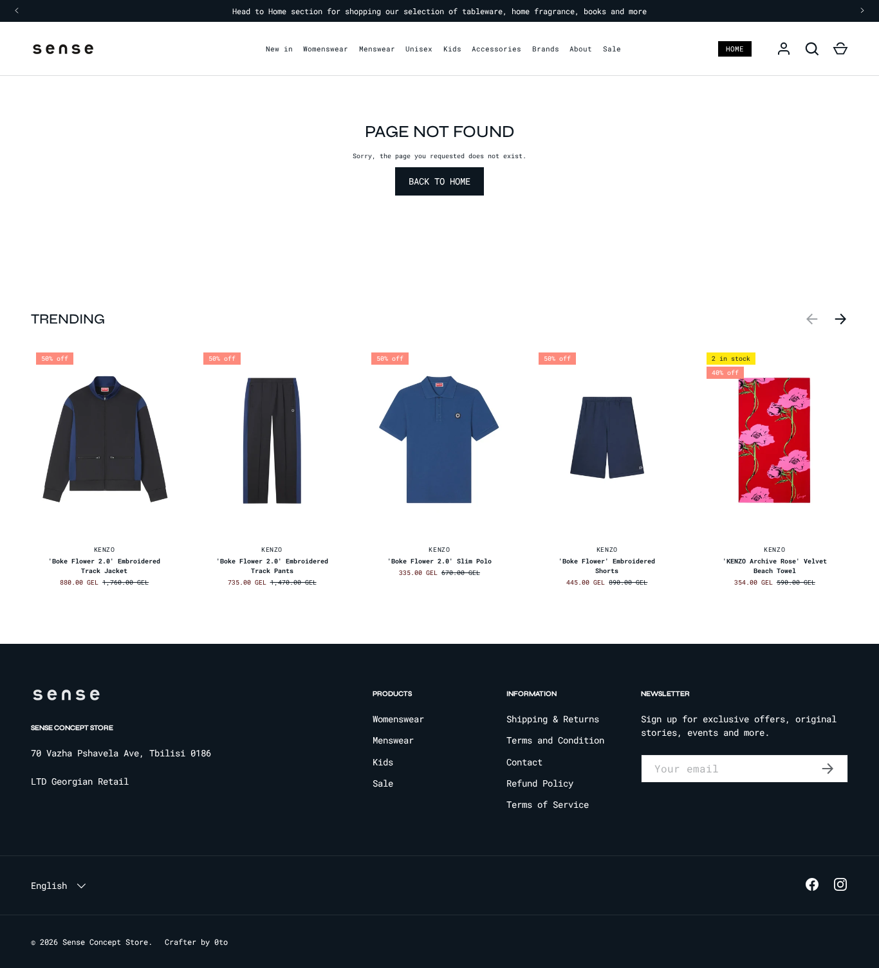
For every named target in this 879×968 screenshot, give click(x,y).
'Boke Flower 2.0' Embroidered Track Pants (272, 566)
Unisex (418, 48)
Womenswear (325, 48)
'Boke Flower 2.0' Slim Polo (439, 561)
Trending (68, 319)
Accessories (496, 48)
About (580, 48)
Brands (545, 48)
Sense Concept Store (105, 941)
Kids (452, 48)
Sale (612, 48)
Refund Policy (539, 783)
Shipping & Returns (552, 719)
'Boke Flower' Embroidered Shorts (607, 566)
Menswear (377, 48)
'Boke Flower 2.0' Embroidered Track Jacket (104, 566)
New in (279, 48)
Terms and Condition (555, 740)
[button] (840, 49)
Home (735, 48)
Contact (524, 762)
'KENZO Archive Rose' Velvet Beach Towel (775, 566)
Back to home (439, 181)
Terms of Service (547, 804)
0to (221, 941)
